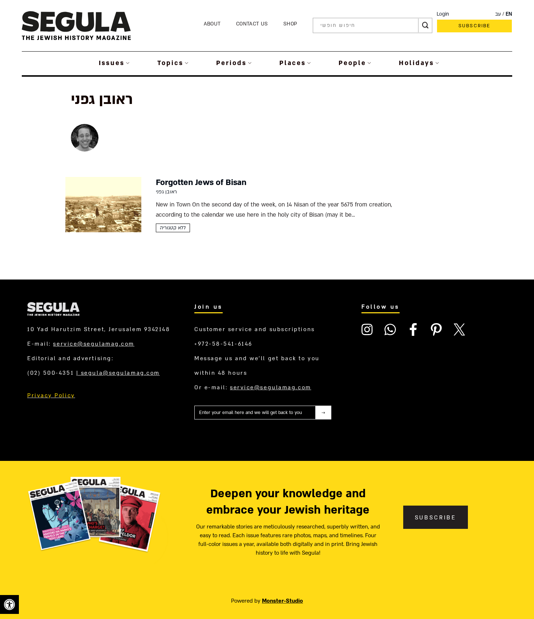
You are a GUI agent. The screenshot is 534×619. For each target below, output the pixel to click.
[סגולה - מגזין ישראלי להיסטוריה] (76, 25)
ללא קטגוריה (173, 228)
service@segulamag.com (93, 343)
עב (498, 14)
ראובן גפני (166, 192)
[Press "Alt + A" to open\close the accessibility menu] (9, 604)
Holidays (416, 63)
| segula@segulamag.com (118, 373)
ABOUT (212, 23)
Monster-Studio (282, 600)
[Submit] (425, 25)
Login (443, 14)
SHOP (290, 23)
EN (509, 14)
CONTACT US (252, 23)
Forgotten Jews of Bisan (201, 182)
